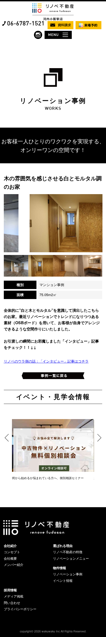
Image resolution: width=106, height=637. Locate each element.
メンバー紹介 (13, 564)
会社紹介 (10, 545)
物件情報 (59, 567)
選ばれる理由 (63, 545)
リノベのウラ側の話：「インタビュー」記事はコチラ (46, 361)
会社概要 (10, 558)
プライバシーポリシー (20, 609)
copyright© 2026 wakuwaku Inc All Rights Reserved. (53, 631)
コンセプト (12, 551)
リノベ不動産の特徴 (67, 551)
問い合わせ (12, 602)
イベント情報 (63, 580)
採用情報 (10, 590)
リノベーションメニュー (71, 558)
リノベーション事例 (67, 574)
